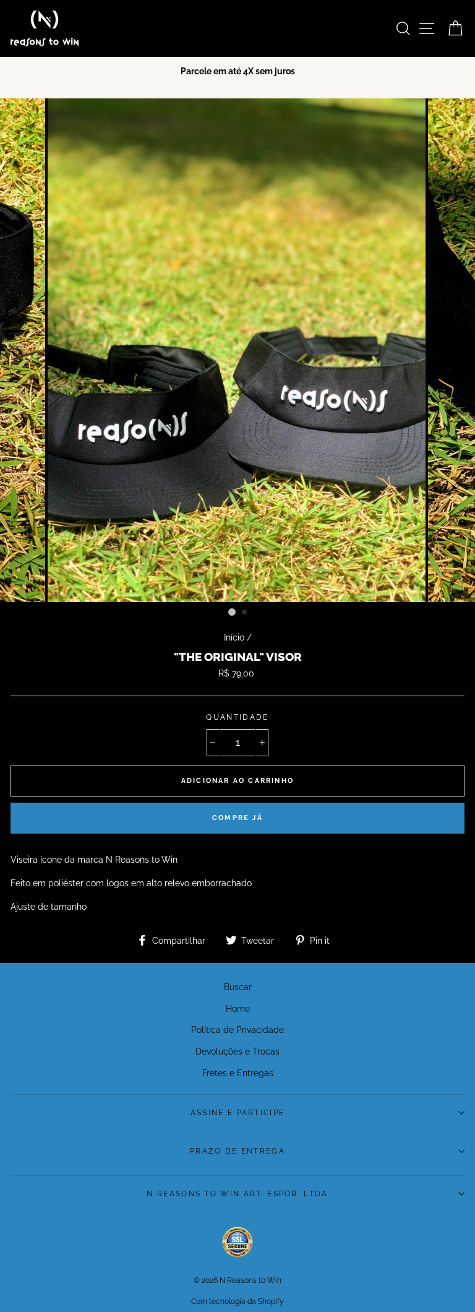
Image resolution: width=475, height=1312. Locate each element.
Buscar (238, 987)
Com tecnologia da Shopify (237, 1301)
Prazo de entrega (237, 1151)
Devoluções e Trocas (237, 1051)
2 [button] (245, 613)
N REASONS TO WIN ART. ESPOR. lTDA (237, 1193)
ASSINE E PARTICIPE (237, 1112)
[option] (237, 71)
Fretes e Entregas (237, 1073)
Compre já (237, 818)
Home (238, 1008)
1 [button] (232, 612)
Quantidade (237, 717)
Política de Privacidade (237, 1029)
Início (234, 637)
